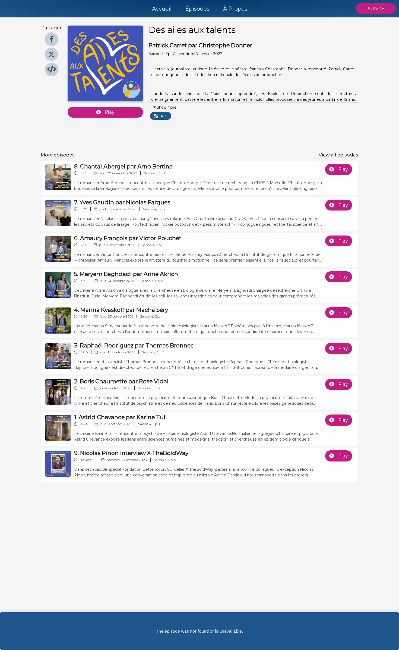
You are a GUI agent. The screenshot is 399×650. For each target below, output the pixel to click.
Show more (166, 107)
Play (110, 112)
